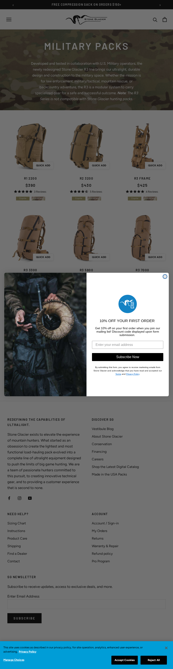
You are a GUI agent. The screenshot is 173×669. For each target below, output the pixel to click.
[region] (86, 655)
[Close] (166, 648)
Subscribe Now (127, 357)
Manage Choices (13, 659)
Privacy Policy (27, 651)
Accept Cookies (125, 660)
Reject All (154, 660)
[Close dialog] (165, 276)
